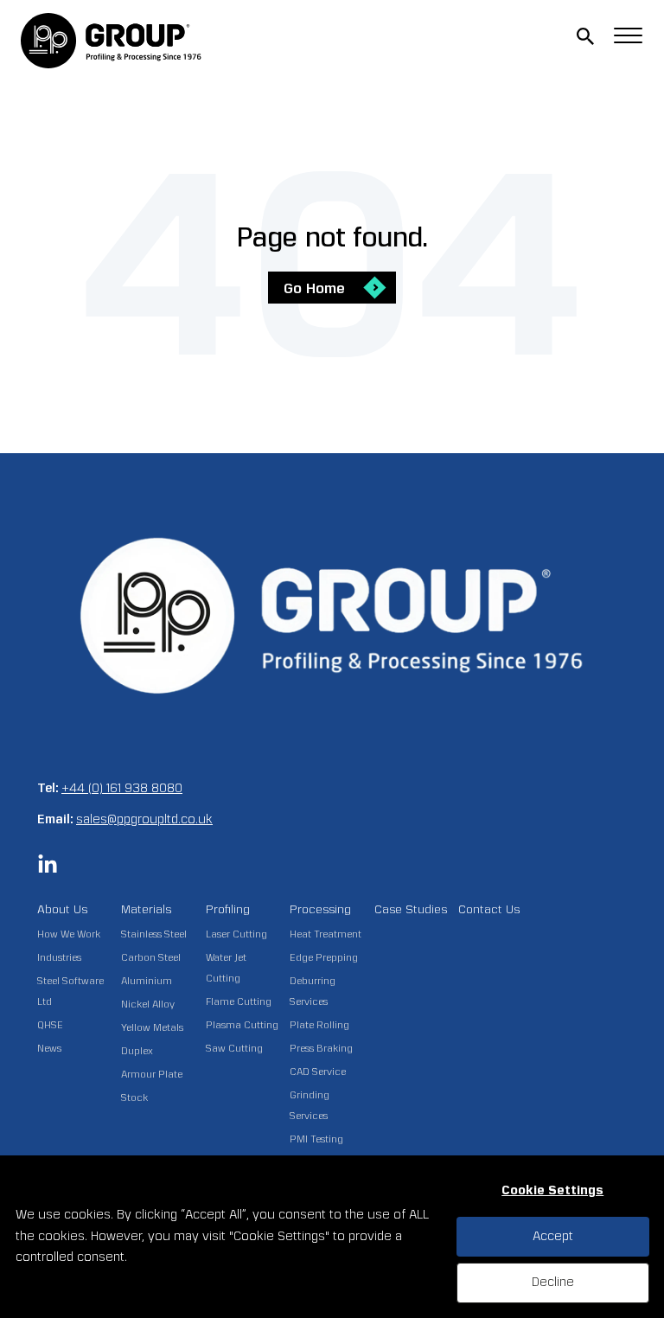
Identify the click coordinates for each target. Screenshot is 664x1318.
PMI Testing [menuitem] (316, 1139)
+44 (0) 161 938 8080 (121, 788)
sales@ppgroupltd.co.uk (144, 819)
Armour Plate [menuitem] (151, 1074)
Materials (146, 909)
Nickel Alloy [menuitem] (148, 1004)
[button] (585, 36)
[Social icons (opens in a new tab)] (47, 870)
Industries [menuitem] (59, 957)
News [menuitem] (49, 1048)
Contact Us (489, 909)
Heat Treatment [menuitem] (325, 934)
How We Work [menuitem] (68, 934)
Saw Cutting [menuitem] (234, 1048)
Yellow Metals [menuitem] (152, 1027)
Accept (553, 1236)
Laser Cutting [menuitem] (236, 934)
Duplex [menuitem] (137, 1051)
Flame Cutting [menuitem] (238, 1002)
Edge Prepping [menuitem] (324, 957)
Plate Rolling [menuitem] (319, 1025)
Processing (320, 909)
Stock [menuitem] (134, 1098)
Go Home (314, 288)
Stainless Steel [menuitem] (154, 934)
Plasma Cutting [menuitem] (242, 1025)
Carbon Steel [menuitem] (151, 957)
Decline (553, 1282)
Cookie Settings (552, 1190)
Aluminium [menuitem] (146, 981)
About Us (62, 909)
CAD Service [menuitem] (318, 1072)
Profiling (228, 909)
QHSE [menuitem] (50, 1025)
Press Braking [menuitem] (321, 1048)
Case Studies (410, 909)
